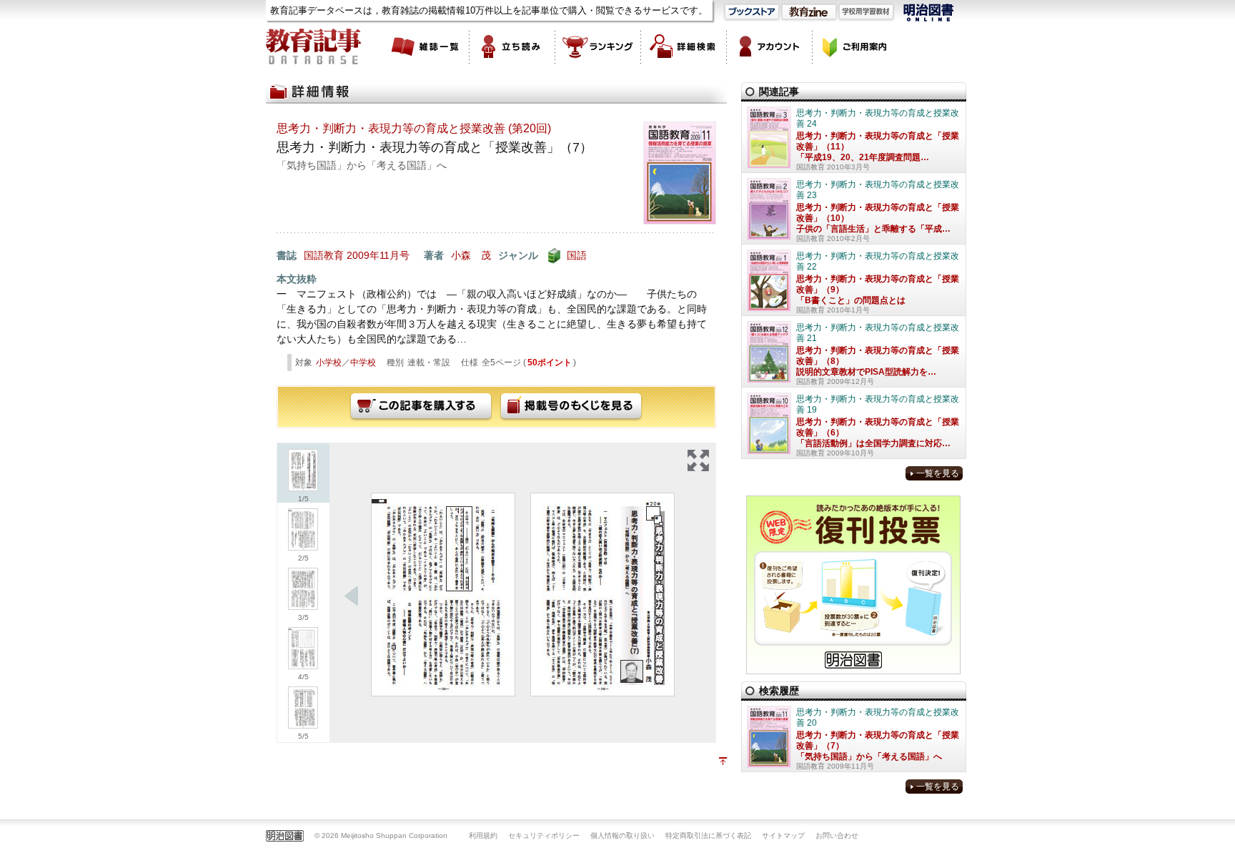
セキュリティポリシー (544, 835)
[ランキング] (598, 46)
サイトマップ (783, 835)
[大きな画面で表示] (698, 460)
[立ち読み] (512, 46)
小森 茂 (471, 255)
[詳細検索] (684, 46)
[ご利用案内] (855, 46)
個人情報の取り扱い (622, 835)
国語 (577, 255)
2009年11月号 (378, 255)
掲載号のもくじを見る (571, 407)
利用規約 (483, 835)
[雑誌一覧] (427, 46)
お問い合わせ (836, 835)
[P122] (602, 594)
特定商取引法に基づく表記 (708, 835)
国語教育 (324, 255)
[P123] (443, 594)
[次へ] (351, 596)
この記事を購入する (420, 407)
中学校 (363, 363)
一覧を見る (937, 473)
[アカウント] (770, 46)
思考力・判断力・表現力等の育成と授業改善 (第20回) (414, 128)
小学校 (329, 363)
